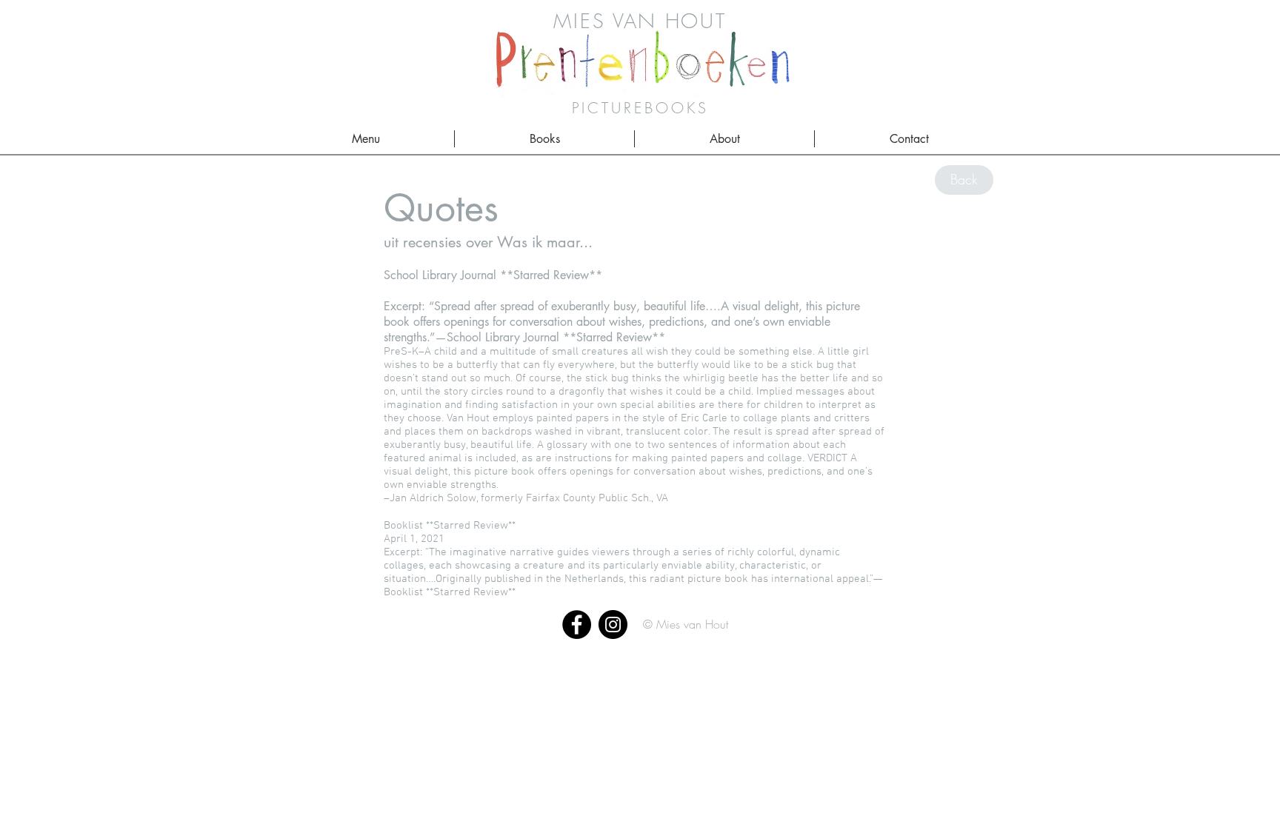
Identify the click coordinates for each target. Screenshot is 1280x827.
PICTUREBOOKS (640, 108)
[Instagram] (613, 624)
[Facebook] (576, 624)
